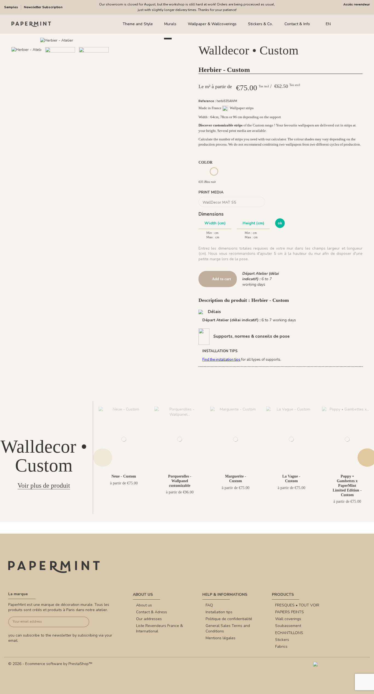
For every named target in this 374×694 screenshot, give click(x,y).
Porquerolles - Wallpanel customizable (179, 481)
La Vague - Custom (291, 478)
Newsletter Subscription (43, 7)
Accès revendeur (356, 4)
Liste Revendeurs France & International (159, 628)
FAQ (209, 605)
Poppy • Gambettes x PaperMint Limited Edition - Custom (347, 485)
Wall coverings (288, 618)
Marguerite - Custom (235, 478)
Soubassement (288, 625)
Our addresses (149, 618)
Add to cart (221, 279)
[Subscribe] (81, 622)
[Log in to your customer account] (352, 24)
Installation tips (219, 612)
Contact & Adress (151, 612)
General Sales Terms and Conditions (228, 628)
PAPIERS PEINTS (289, 612)
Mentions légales (220, 638)
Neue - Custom (123, 476)
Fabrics (281, 646)
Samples (11, 7)
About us (144, 605)
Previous (102, 457)
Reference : (207, 101)
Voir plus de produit (44, 485)
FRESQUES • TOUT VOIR (297, 605)
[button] (87, 89)
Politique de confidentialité (229, 618)
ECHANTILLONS (289, 632)
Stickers (282, 639)
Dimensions (211, 214)
